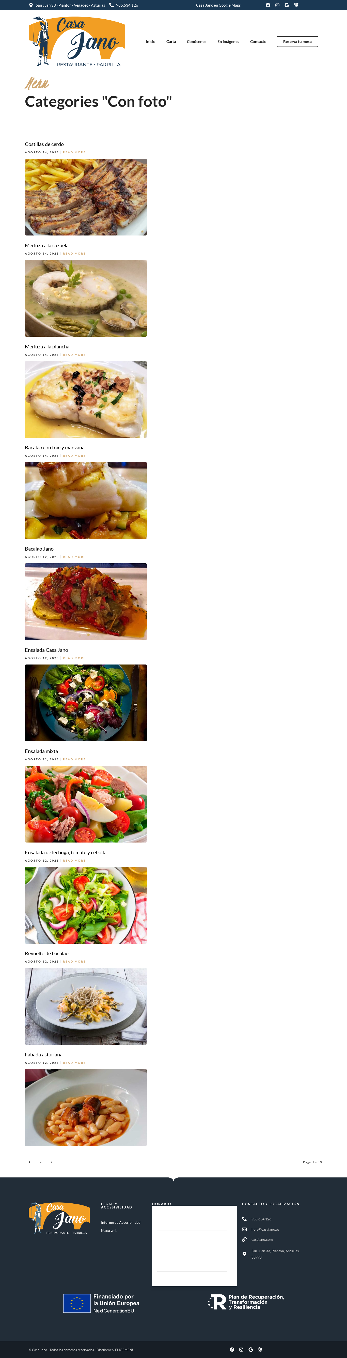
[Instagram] (277, 5)
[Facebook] (268, 5)
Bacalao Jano (39, 548)
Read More (74, 152)
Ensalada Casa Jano (46, 650)
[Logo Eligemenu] (296, 5)
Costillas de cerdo (44, 144)
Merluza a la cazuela (47, 245)
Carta (171, 41)
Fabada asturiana (43, 1054)
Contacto (258, 41)
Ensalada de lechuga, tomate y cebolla (65, 852)
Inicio (150, 41)
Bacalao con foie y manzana (55, 447)
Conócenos (197, 41)
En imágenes (228, 41)
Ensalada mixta (41, 751)
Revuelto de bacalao (47, 953)
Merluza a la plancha (47, 346)
